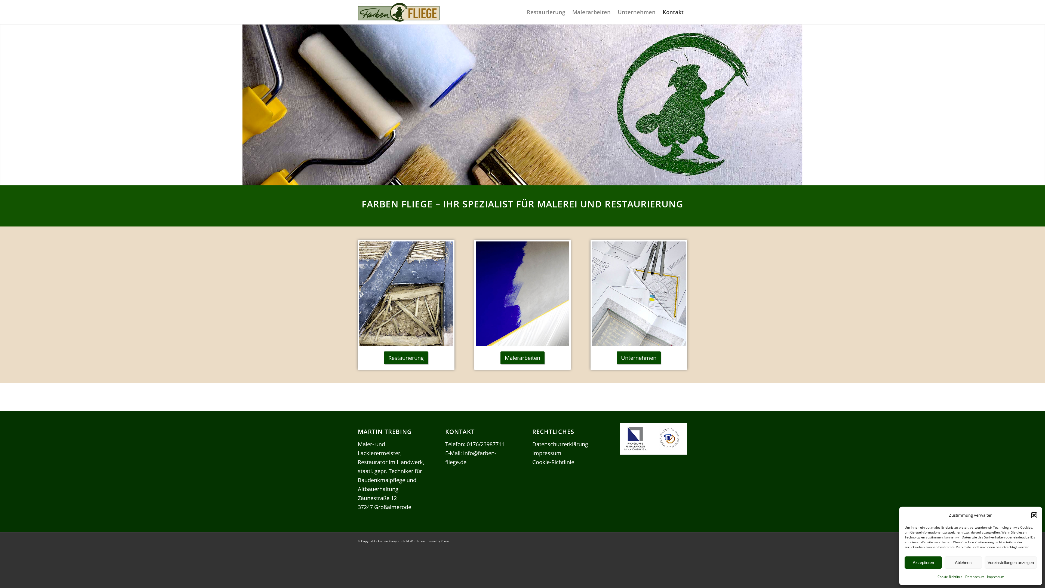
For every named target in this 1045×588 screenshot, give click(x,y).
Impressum (995, 576)
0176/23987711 (486, 444)
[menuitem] (546, 12)
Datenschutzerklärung (560, 444)
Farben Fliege (387, 541)
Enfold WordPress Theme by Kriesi (424, 541)
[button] (1034, 515)
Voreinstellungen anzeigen (1011, 562)
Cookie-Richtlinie (950, 576)
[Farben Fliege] (398, 15)
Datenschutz (974, 576)
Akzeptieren (923, 562)
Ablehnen (963, 562)
